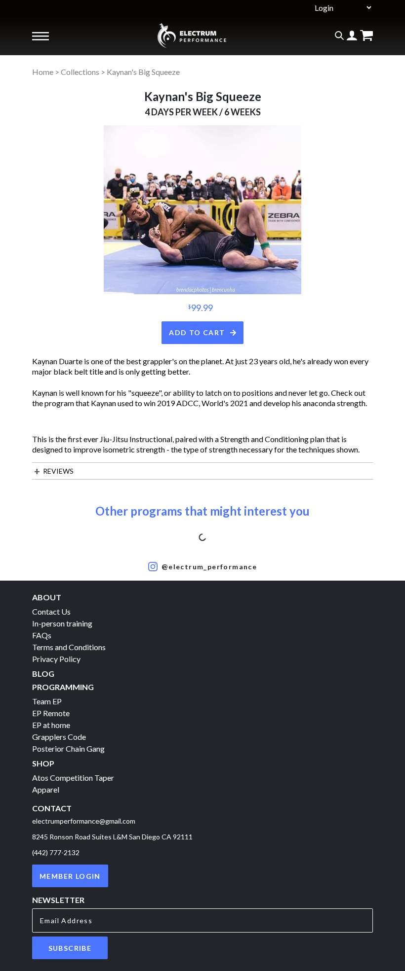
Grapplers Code (59, 736)
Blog (43, 673)
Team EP (47, 701)
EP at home (51, 724)
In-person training (62, 623)
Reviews (58, 471)
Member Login (70, 876)
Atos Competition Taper (73, 777)
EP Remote (51, 713)
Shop (43, 763)
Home (42, 71)
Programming (63, 687)
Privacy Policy (56, 658)
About (46, 597)
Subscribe (70, 948)
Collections (80, 71)
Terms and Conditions (69, 647)
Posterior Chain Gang (68, 748)
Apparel (45, 789)
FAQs (41, 635)
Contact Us (51, 611)
